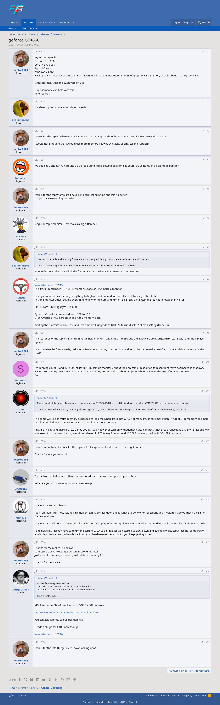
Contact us (151, 695)
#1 (208, 51)
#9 (208, 332)
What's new (45, 22)
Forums (28, 22)
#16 (208, 571)
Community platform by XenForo (110, 702)
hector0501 (17, 45)
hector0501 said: (45, 254)
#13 (208, 470)
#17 (208, 642)
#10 (208, 362)
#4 (208, 159)
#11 (208, 391)
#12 (208, 441)
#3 (208, 130)
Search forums (29, 28)
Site (204, 695)
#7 (208, 247)
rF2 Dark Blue (19, 695)
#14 (208, 499)
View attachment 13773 (49, 285)
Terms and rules (168, 695)
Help (197, 695)
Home (14, 22)
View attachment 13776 (49, 634)
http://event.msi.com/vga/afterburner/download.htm (66, 612)
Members (65, 22)
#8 (208, 279)
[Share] (203, 52)
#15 (208, 542)
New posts (14, 28)
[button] (54, 22)
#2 (208, 101)
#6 (208, 218)
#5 (208, 188)
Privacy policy (185, 695)
